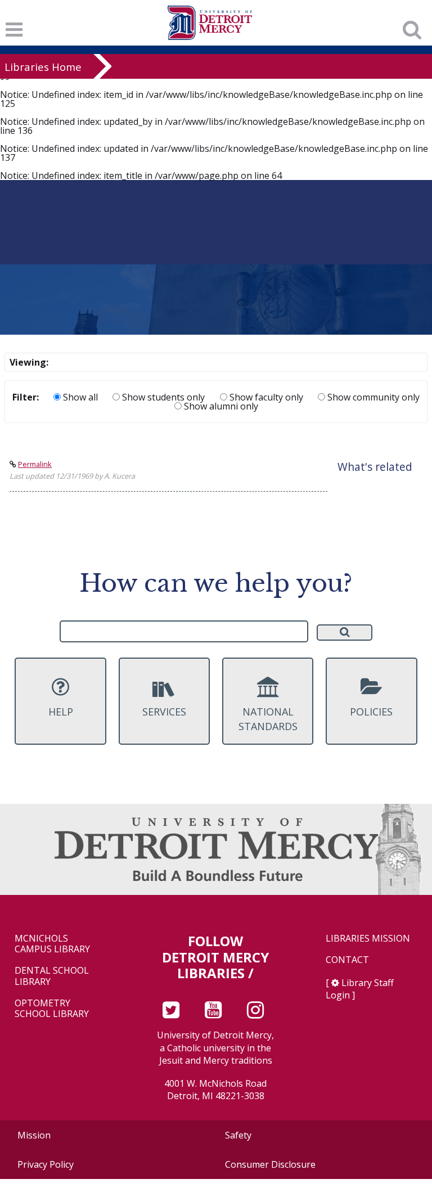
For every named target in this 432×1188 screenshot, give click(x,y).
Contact (347, 960)
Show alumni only (220, 406)
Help (60, 711)
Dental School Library (52, 976)
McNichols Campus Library (52, 944)
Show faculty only (265, 397)
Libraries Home (43, 67)
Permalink (35, 464)
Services (164, 711)
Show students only (162, 397)
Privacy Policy (45, 1164)
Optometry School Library (52, 1008)
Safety (238, 1135)
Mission (34, 1135)
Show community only (372, 397)
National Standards (268, 718)
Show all (79, 397)
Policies (371, 711)
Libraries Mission (368, 938)
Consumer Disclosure (270, 1164)
